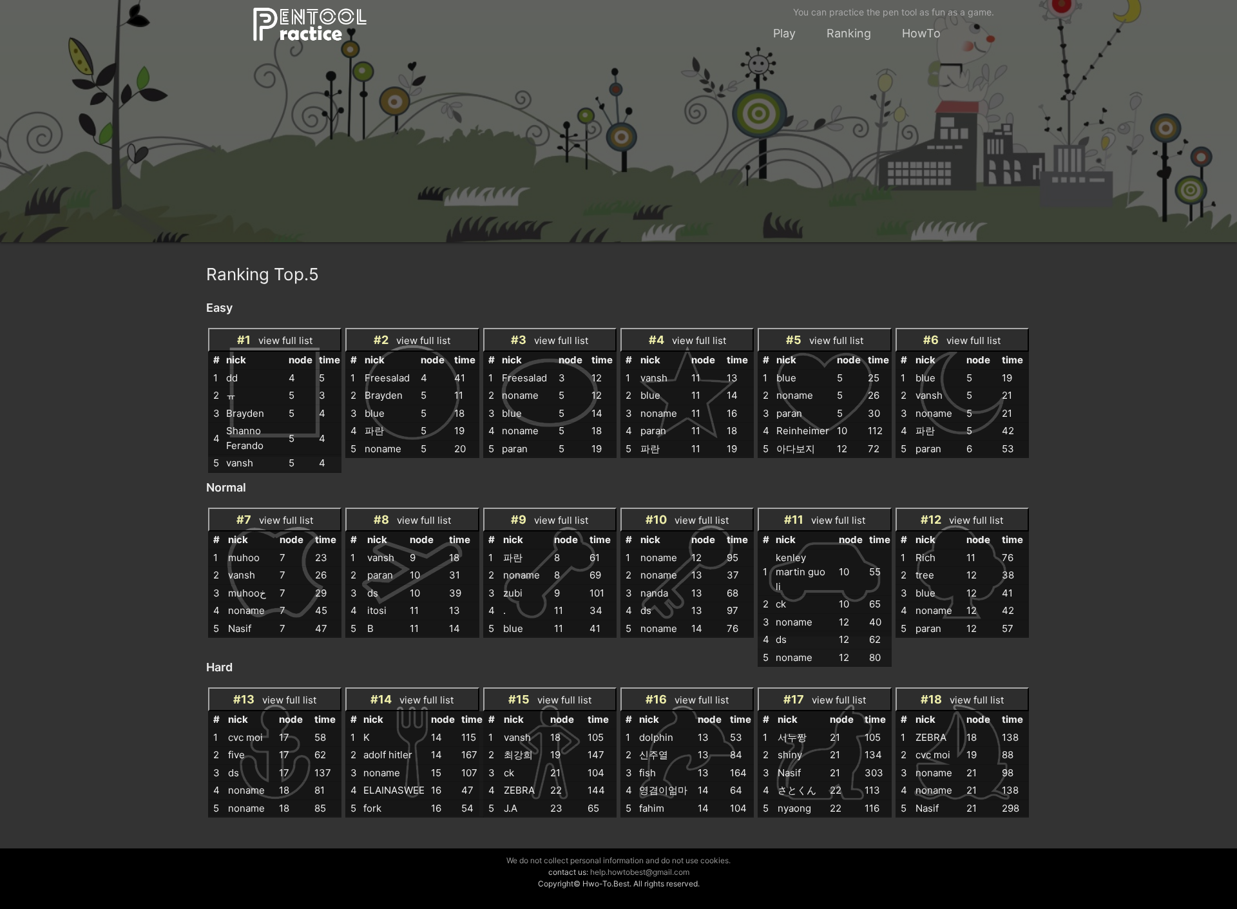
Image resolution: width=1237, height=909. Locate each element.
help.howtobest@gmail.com (639, 872)
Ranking (849, 33)
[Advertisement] (618, 152)
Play (784, 33)
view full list (274, 340)
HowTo (921, 33)
